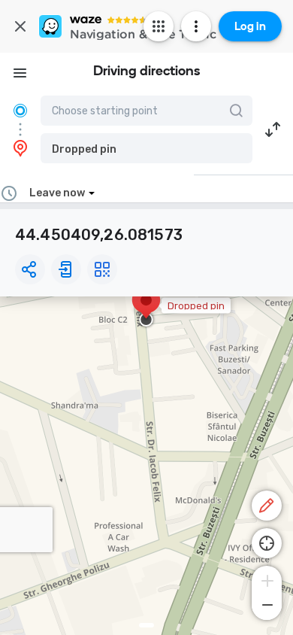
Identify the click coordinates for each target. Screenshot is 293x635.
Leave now (57, 193)
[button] (146, 148)
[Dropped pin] (146, 308)
